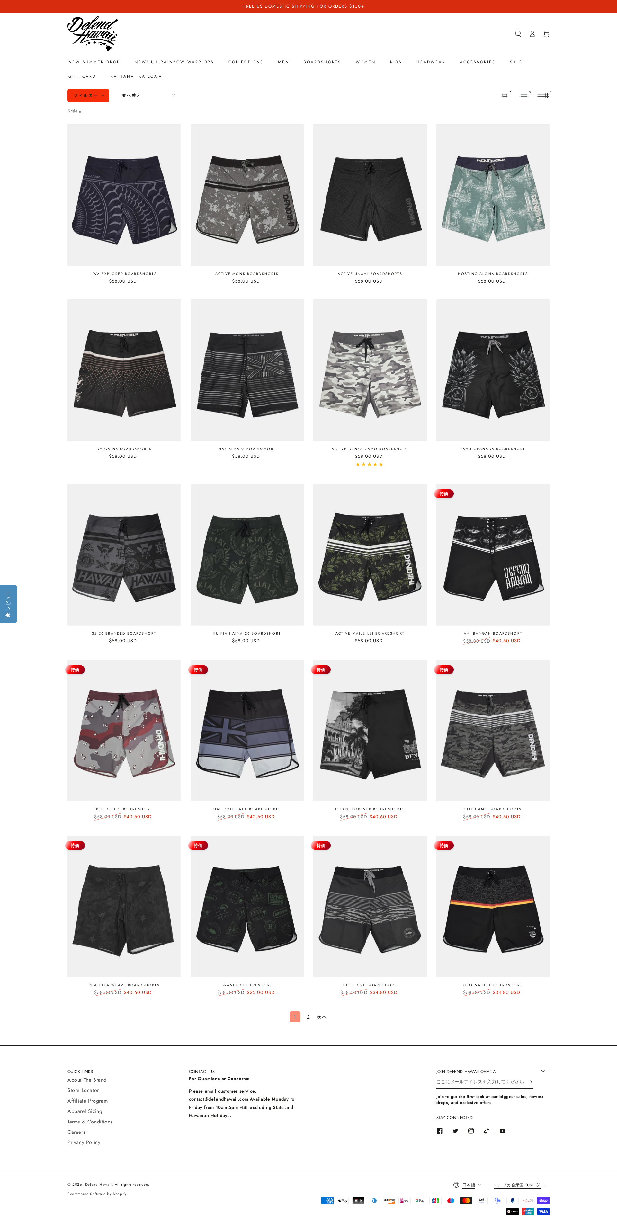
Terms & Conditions (89, 1121)
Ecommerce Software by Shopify (96, 1194)
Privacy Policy (83, 1142)
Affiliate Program (87, 1101)
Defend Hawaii (98, 1184)
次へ (322, 1017)
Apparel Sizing (84, 1111)
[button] (518, 34)
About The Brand (87, 1080)
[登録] (531, 1082)
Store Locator (83, 1090)
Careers (76, 1132)
